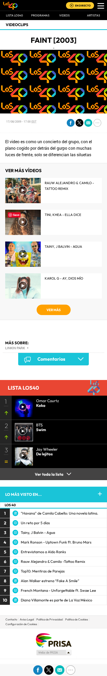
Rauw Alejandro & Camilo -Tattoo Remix (53, 561)
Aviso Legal (27, 619)
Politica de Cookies (76, 619)
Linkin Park (15, 348)
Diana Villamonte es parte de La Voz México (56, 600)
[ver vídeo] (22, 430)
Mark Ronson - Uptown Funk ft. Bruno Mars (56, 542)
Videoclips (17, 24)
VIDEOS (64, 15)
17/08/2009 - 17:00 (21, 121)
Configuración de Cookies (21, 624)
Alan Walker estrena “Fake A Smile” (50, 580)
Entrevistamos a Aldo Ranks (43, 552)
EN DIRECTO (83, 5)
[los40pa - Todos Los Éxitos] (10, 5)
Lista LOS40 (14, 15)
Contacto (11, 619)
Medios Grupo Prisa (53, 652)
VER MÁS (53, 310)
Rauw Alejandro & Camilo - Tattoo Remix (69, 186)
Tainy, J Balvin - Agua (63, 246)
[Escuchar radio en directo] (71, 6)
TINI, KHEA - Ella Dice (63, 215)
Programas (40, 15)
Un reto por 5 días (35, 523)
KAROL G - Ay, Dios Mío (64, 278)
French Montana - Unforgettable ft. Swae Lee (58, 590)
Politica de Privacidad (49, 619)
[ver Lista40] (22, 406)
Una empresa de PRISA (53, 639)
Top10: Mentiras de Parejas (43, 571)
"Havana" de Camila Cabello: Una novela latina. (59, 513)
